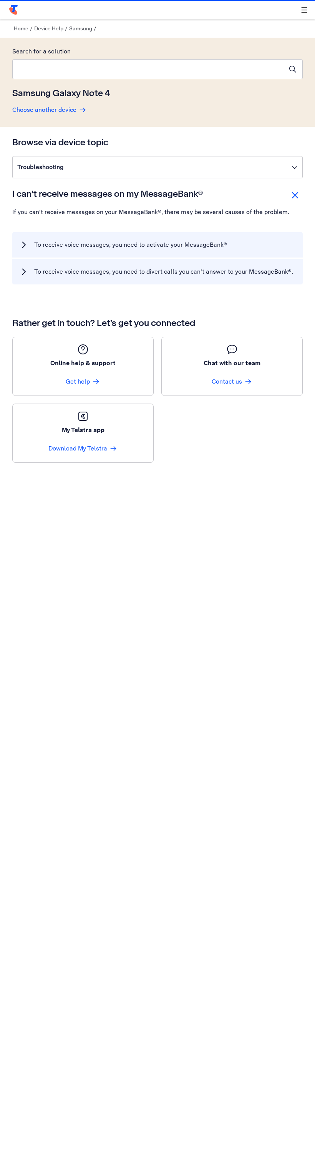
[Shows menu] (304, 10)
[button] (157, 167)
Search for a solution (41, 51)
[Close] (295, 195)
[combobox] (148, 69)
